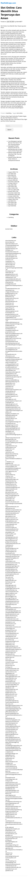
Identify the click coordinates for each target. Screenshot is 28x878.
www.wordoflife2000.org (12, 380)
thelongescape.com (10, 585)
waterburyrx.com (10, 643)
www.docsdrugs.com (11, 733)
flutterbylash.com (10, 830)
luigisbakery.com (10, 755)
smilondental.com (10, 417)
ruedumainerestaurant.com (13, 543)
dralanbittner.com (10, 393)
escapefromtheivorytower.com (13, 359)
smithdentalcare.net (10, 866)
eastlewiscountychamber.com (13, 510)
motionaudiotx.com (10, 858)
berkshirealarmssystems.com (13, 389)
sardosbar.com (9, 386)
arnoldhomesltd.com (11, 367)
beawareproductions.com (12, 556)
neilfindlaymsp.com (10, 636)
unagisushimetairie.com (12, 292)
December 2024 (12, 193)
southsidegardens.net (11, 779)
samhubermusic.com (11, 869)
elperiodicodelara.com (11, 244)
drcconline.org (9, 640)
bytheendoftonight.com (11, 479)
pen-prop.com (9, 704)
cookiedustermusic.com (11, 619)
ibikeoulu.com (9, 559)
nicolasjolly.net (9, 535)
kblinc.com (8, 397)
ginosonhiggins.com (11, 596)
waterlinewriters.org (11, 678)
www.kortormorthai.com (12, 721)
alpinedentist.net (10, 309)
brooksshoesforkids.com (12, 668)
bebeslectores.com (10, 340)
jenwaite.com (9, 835)
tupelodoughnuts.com (11, 404)
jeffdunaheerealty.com (11, 712)
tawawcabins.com (10, 383)
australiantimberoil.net (11, 341)
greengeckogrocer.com (11, 425)
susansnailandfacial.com (12, 702)
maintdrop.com (9, 303)
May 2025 (10, 185)
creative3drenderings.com (12, 683)
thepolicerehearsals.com (12, 506)
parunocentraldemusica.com (13, 797)
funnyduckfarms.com (11, 833)
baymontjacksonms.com (12, 603)
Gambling (8, 113)
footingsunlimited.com (11, 729)
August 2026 (11, 172)
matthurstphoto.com (11, 814)
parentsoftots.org (10, 681)
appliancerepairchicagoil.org (13, 280)
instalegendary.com (10, 284)
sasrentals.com (9, 420)
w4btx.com (8, 412)
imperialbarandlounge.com (12, 372)
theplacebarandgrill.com (12, 641)
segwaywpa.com (9, 673)
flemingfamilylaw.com (11, 841)
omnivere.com (9, 260)
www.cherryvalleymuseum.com (13, 333)
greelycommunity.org (11, 542)
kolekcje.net (8, 450)
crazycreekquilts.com (11, 524)
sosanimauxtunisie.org (11, 306)
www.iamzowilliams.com (12, 773)
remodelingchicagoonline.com (13, 745)
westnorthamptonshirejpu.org (13, 324)
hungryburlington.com (11, 571)
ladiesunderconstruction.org (13, 338)
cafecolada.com (9, 490)
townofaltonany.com (11, 604)
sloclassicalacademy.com (12, 513)
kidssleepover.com (10, 271)
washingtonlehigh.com (11, 753)
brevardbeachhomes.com (12, 357)
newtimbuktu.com (10, 263)
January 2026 (11, 180)
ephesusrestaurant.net (11, 785)
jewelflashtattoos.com (11, 293)
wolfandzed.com (9, 758)
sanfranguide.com (10, 497)
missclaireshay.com (10, 240)
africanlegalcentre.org (11, 538)
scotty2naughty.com (10, 551)
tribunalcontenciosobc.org (12, 511)
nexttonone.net (9, 697)
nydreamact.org (9, 290)
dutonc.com (8, 583)
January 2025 (11, 191)
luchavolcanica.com (10, 623)
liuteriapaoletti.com (10, 609)
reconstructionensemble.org (13, 620)
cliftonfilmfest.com (10, 370)
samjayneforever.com (11, 813)
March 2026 (11, 177)
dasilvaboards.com (10, 514)
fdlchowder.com (9, 736)
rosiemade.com (9, 402)
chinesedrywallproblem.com (13, 612)
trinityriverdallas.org (11, 455)
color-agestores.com (11, 471)
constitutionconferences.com (13, 656)
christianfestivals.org (11, 590)
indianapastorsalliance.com (12, 648)
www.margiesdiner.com (11, 734)
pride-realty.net (9, 827)
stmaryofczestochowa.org (12, 563)
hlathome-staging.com (11, 426)
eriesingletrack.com (10, 399)
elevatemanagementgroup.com (14, 837)
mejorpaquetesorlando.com (13, 409)
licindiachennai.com (10, 247)
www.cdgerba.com (10, 795)
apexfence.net (9, 870)
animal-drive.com (10, 665)
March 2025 (11, 188)
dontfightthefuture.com (11, 365)
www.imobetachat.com (11, 689)
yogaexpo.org (9, 463)
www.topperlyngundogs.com (13, 708)
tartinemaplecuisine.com (12, 574)
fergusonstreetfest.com (11, 811)
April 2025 (11, 186)
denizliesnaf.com (10, 654)
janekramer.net (9, 575)
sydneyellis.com (9, 431)
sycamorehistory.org (11, 766)
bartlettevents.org (10, 328)
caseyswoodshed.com (11, 651)
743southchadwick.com (11, 361)
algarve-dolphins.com (11, 593)
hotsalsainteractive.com (11, 252)
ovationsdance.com (10, 447)
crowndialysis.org (10, 433)
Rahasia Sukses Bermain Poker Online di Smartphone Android (14, 159)
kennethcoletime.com (11, 569)
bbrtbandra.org (9, 296)
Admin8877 (19, 21)
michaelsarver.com (10, 423)
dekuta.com (8, 760)
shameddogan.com (10, 680)
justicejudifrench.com (11, 564)
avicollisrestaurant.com (11, 638)
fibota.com (8, 793)
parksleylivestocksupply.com (13, 468)
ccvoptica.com (9, 752)
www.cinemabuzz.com (11, 761)
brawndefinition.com (11, 521)
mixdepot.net (9, 763)
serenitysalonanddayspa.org (13, 253)
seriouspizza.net (9, 660)
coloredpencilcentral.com (12, 369)
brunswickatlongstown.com (13, 572)
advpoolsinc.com (10, 644)
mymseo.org (8, 853)
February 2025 (12, 190)
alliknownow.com (10, 508)
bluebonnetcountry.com (12, 298)
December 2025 (12, 182)
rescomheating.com (10, 861)
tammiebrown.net (10, 582)
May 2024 (10, 204)
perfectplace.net (9, 457)
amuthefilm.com (9, 532)
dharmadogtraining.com (12, 856)
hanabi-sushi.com (10, 757)
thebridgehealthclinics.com (12, 676)
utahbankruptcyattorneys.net (13, 377)
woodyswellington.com (11, 787)
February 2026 (12, 178)
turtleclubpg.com (10, 628)
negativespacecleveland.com (13, 607)
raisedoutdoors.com (11, 373)
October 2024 (12, 196)
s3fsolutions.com (10, 356)
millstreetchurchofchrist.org (13, 822)
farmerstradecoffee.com (12, 684)
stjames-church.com (10, 550)
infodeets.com (9, 250)
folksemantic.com (10, 385)
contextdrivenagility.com (12, 558)
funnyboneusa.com (10, 617)
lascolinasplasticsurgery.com (13, 741)
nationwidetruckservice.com (13, 627)
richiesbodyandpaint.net (12, 245)
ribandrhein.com (10, 449)
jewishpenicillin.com (10, 439)
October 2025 (12, 183)
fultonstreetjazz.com (11, 327)
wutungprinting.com (11, 598)
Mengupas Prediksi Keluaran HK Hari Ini (13, 146)
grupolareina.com (10, 332)
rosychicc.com (9, 476)
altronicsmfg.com (10, 264)
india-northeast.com (10, 362)
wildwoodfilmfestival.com (12, 322)
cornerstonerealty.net (11, 768)
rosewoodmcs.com (10, 765)
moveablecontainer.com (11, 330)
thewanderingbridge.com (12, 566)
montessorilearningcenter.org (13, 809)
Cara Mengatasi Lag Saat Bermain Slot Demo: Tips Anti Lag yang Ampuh (15, 142)
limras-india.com (9, 242)
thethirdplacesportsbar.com (13, 784)
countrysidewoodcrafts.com (13, 279)
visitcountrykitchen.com (11, 591)
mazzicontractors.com (11, 782)
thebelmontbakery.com (11, 276)
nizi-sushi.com (9, 577)
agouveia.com (9, 848)
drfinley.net (8, 840)
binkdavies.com (9, 526)
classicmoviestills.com (11, 489)
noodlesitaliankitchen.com (12, 288)
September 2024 (12, 198)
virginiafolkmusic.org (11, 446)
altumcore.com (9, 664)
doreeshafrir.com (10, 553)
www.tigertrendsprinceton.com (14, 705)
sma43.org (8, 744)
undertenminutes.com (11, 258)
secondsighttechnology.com (13, 421)
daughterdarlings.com (11, 248)
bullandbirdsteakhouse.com (13, 739)
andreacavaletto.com (11, 466)
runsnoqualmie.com (10, 731)
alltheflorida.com (10, 816)
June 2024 (10, 202)
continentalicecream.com (12, 522)
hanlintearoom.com (10, 832)
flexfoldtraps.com (8, 3)
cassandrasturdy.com (11, 486)
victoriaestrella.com (10, 631)
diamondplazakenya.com (12, 803)
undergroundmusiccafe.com (13, 867)
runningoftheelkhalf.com (12, 710)
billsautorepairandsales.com (13, 806)
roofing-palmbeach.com (12, 364)
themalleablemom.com (11, 567)
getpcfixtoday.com (10, 295)
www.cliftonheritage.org (12, 742)
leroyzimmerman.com (11, 838)
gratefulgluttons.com (11, 482)
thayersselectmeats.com (12, 670)
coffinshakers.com (10, 561)
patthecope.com (9, 657)
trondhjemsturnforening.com (13, 801)
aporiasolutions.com (11, 672)
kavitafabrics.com (10, 622)
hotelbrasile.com (10, 325)
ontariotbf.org (9, 282)
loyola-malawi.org (10, 474)
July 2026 (10, 173)
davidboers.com (9, 688)
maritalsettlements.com (11, 599)
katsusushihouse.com (11, 540)
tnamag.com (8, 667)
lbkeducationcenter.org (11, 454)
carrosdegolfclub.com (11, 349)
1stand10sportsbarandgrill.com (14, 410)
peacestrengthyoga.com (12, 713)
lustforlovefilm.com (10, 534)
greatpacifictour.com (11, 630)
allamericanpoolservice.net (12, 438)
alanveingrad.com (10, 595)
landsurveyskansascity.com (12, 726)
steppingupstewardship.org (13, 750)
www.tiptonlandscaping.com (13, 748)
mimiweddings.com (10, 862)
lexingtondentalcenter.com (12, 430)
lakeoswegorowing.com (11, 845)
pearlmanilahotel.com (11, 301)
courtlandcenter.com (11, 635)
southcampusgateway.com (12, 316)
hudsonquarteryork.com (12, 792)
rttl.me (7, 859)
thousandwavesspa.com (12, 633)
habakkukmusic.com (11, 696)
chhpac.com (8, 854)
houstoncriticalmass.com (12, 502)
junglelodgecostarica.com (12, 588)
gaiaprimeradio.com (10, 580)
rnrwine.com (8, 843)
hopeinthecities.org (10, 481)
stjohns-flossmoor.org (11, 615)
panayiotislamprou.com (11, 314)
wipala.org (8, 473)
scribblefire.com (9, 462)
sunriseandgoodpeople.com (13, 611)
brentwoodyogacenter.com (12, 747)
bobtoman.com (9, 304)
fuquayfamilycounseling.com (13, 846)
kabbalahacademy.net (11, 415)
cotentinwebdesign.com (12, 335)
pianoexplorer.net (10, 777)
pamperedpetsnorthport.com (13, 401)
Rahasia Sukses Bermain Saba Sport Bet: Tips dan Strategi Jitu (14, 154)
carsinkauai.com (9, 821)
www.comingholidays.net (12, 495)
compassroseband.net (11, 662)
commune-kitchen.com (11, 530)
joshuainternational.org (11, 700)
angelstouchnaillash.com (12, 413)
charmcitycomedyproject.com (13, 555)
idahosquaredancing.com (12, 381)
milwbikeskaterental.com (12, 601)
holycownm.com (9, 625)
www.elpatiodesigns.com (12, 790)
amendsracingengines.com (12, 720)
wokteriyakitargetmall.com (12, 428)
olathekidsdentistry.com (12, 405)
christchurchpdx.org (11, 527)
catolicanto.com (9, 452)
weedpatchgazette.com (11, 396)
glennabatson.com (10, 516)
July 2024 (10, 201)
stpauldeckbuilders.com (11, 728)
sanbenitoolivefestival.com (12, 487)
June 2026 (10, 175)
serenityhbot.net (9, 699)
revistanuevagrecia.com (11, 548)
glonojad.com (9, 547)
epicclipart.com (9, 300)
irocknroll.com (9, 378)
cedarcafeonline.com (11, 255)
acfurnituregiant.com (11, 256)
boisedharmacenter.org (11, 470)
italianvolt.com (9, 388)
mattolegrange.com (10, 587)
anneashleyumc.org (10, 724)
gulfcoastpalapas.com (11, 675)
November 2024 (12, 194)
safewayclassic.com (10, 277)
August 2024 (11, 199)
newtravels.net (9, 272)
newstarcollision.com (11, 418)
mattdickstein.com (10, 691)
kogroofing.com (9, 308)
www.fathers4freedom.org (12, 707)
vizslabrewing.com (10, 391)
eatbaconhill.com (10, 266)
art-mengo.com (9, 579)
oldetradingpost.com (11, 337)
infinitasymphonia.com (11, 537)
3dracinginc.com (9, 500)
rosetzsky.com (9, 545)
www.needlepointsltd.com (12, 737)
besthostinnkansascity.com (12, 864)
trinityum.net (8, 781)
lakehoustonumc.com (11, 694)
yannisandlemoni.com (11, 394)
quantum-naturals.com (11, 808)
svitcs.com (8, 659)
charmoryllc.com (10, 498)
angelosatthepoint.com (11, 646)
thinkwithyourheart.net (11, 375)
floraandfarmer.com (10, 354)
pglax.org (8, 606)
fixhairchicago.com (10, 652)
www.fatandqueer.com (11, 723)
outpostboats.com (10, 478)
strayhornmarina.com (11, 518)
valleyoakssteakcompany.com (13, 649)
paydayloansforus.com (11, 274)
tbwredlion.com (9, 805)
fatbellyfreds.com (10, 789)
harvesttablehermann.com (12, 348)
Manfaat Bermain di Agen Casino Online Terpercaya (15, 150)
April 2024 (11, 206)
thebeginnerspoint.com (11, 494)
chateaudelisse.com (10, 317)
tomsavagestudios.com (11, 441)
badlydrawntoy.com (10, 692)
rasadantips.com (10, 261)
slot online (19, 113)
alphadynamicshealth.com (12, 829)
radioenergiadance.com (11, 311)
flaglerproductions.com (11, 519)
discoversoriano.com (11, 492)
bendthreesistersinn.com (12, 614)
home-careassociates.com (12, 465)
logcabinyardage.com (11, 686)
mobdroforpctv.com (10, 484)
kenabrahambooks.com (11, 529)
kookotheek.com (10, 312)
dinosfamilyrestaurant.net (12, 343)
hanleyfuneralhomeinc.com (12, 407)
